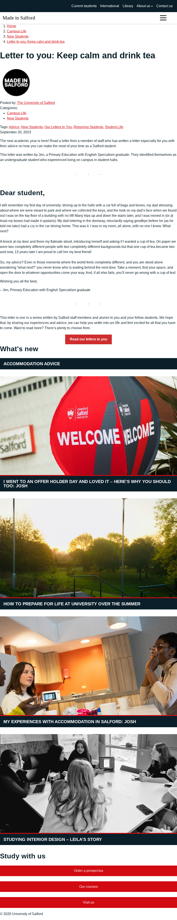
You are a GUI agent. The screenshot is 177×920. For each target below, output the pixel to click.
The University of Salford (36, 103)
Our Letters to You (58, 127)
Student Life (114, 127)
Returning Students (88, 127)
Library (128, 6)
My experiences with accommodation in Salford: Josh (69, 721)
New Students (17, 36)
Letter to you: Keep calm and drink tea (36, 41)
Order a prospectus (88, 870)
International (109, 6)
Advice (14, 127)
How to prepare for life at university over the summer (71, 603)
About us (143, 6)
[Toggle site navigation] (163, 18)
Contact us (164, 6)
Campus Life (16, 31)
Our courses (88, 886)
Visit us (88, 902)
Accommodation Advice (31, 363)
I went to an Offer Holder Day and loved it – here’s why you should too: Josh (87, 483)
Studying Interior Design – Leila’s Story (52, 839)
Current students (84, 6)
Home (11, 26)
